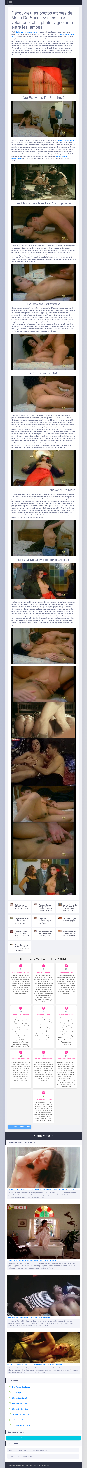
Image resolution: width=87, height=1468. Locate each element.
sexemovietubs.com (43, 1059)
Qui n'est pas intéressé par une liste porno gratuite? (22, 907)
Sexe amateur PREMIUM (21, 1425)
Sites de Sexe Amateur (20, 1403)
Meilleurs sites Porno (19, 1420)
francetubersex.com (20, 1059)
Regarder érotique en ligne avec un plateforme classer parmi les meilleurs (45, 907)
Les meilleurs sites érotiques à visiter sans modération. (69, 920)
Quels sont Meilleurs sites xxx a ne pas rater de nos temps (45, 921)
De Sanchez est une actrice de (26, 32)
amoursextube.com (21, 1014)
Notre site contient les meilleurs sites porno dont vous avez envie (45, 934)
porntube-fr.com (43, 1014)
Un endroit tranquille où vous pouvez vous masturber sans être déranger (70, 907)
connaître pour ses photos (66, 140)
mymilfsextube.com (66, 1014)
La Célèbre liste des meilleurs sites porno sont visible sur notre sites (22, 921)
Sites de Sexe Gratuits (20, 1398)
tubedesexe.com (66, 972)
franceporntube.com (20, 972)
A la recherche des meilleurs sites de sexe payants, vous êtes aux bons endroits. (22, 948)
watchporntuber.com (66, 1059)
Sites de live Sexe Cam (20, 1409)
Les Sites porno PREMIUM (21, 1414)
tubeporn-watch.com (43, 1099)
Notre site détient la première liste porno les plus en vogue (70, 933)
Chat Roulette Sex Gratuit (21, 1387)
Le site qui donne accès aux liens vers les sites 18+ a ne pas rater (22, 934)
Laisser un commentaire (20, 1126)
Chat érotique (16, 1392)
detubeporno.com (43, 972)
